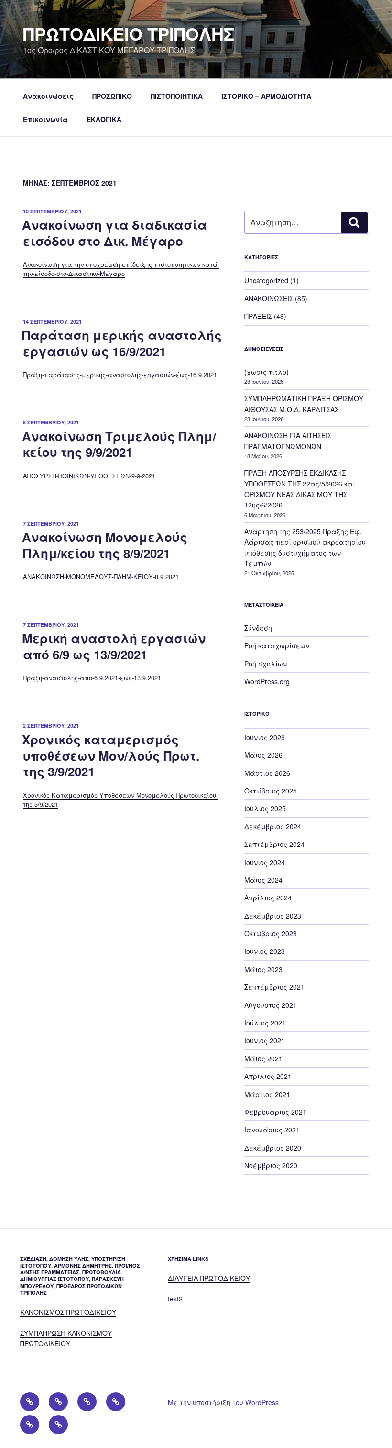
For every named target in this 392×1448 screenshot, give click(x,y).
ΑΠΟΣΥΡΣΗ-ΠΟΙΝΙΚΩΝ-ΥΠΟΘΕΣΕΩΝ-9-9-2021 (89, 475)
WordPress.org (267, 681)
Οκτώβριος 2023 (270, 933)
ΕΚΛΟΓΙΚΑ (104, 119)
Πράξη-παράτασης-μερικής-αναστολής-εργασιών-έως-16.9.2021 (120, 374)
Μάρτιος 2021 (267, 1094)
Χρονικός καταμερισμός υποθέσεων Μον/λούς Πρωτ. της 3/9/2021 (110, 755)
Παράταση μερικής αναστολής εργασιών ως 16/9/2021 (122, 343)
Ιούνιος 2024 (264, 862)
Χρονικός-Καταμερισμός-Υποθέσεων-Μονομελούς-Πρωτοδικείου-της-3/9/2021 (120, 800)
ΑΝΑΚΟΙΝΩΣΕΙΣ (268, 298)
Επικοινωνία (45, 119)
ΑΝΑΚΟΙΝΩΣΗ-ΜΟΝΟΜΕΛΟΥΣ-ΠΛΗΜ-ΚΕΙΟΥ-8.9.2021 (101, 576)
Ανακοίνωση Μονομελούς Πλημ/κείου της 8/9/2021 (104, 545)
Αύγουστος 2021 (270, 1005)
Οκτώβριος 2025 (270, 790)
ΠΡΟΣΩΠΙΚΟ (112, 96)
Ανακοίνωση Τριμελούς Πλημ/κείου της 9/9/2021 (119, 444)
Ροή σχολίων (265, 663)
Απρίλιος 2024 (268, 897)
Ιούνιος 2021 (264, 1040)
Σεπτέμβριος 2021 (274, 987)
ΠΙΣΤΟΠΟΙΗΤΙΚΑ (177, 96)
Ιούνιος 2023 (264, 951)
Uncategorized (266, 280)
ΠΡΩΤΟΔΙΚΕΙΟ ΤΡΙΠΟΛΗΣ (128, 33)
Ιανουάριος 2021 (272, 1129)
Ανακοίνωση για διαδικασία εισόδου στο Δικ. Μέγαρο (114, 233)
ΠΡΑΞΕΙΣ (258, 316)
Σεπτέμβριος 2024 (274, 844)
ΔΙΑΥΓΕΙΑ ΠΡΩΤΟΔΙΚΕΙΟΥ (209, 1278)
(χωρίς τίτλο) (266, 372)
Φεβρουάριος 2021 (275, 1112)
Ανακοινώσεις (48, 96)
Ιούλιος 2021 (265, 1022)
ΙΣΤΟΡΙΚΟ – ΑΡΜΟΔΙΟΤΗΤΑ (266, 96)
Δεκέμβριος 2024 (272, 826)
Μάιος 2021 (263, 1058)
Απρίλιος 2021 (268, 1076)
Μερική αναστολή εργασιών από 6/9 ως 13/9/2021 (114, 646)
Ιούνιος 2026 (264, 737)
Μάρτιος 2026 (267, 773)
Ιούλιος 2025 (265, 808)
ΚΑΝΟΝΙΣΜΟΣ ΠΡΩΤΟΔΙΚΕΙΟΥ (68, 1312)
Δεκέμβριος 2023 (272, 915)
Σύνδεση (258, 628)
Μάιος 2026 (263, 755)
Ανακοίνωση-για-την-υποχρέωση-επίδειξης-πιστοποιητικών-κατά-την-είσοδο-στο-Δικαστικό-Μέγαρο (121, 269)
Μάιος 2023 (263, 969)
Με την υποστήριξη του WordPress (223, 1402)
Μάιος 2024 (263, 880)
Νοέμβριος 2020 (270, 1165)
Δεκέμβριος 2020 (272, 1147)
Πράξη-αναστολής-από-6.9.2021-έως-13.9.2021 (92, 677)
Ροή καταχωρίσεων (276, 645)
